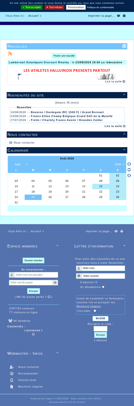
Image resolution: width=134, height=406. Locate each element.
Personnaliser (76, 7)
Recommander (27, 373)
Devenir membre (33, 260)
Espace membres (33, 246)
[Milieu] (129, 169)
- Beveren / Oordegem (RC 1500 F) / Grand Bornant (66, 112)
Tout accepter (33, 7)
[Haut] (129, 164)
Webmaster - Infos (33, 353)
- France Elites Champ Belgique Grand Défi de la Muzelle (71, 116)
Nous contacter (67, 134)
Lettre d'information (100, 246)
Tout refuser (55, 7)
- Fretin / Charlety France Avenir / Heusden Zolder (66, 120)
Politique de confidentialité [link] (100, 7)
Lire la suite (114, 126)
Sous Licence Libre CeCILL (87, 398)
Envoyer (33, 291)
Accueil (33, 15)
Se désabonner (90, 287)
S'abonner (87, 282)
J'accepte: (85, 311)
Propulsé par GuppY (42, 398)
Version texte (27, 380)
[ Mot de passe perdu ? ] (33, 296)
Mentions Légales (30, 386)
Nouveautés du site (67, 95)
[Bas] (129, 175)
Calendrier (67, 150)
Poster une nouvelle (64, 55)
